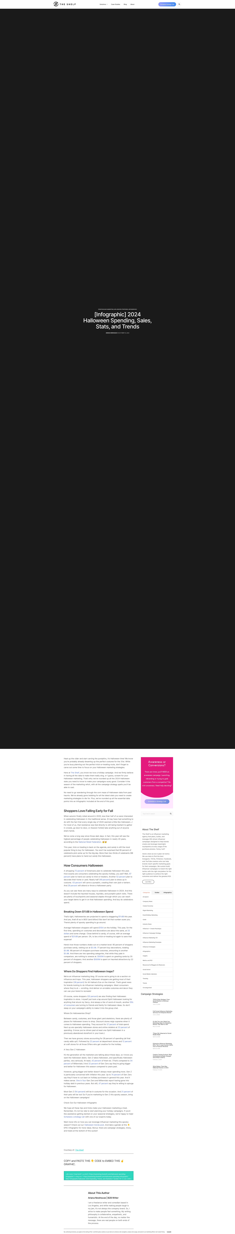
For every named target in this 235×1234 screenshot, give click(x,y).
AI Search (146, 897)
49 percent (104, 880)
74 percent (116, 1075)
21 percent (126, 1092)
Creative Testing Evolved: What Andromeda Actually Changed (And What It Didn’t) (162, 1056)
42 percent (96, 1061)
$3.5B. (94, 948)
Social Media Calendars (150, 974)
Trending (145, 978)
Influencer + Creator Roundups (152, 928)
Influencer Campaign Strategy (152, 933)
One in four (81, 1080)
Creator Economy (148, 906)
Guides (157, 892)
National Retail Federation (90, 842)
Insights (145, 956)
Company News (147, 901)
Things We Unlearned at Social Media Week (162, 1034)
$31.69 (75, 936)
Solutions (103, 4)
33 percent (123, 1027)
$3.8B (66, 950)
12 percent (127, 1041)
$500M (100, 956)
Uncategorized (147, 987)
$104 (101, 928)
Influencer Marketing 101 (150, 937)
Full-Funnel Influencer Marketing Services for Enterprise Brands (162, 1012)
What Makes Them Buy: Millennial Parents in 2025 (160, 1067)
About (132, 4)
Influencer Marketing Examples (152, 942)
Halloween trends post (94, 1125)
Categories (146, 892)
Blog (125, 4)
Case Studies (115, 4)
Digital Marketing (148, 910)
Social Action (146, 969)
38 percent (79, 982)
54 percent (80, 1092)
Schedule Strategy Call (167, 4)
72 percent (79, 871)
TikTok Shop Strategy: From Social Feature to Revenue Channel (161, 1001)
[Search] (170, 814)
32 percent (93, 1064)
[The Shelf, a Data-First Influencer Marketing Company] (65, 4)
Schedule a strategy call (74, 1117)
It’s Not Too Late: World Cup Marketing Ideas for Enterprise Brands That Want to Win (162, 1023)
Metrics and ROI (147, 960)
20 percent (92, 996)
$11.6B (121, 916)
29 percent (72, 885)
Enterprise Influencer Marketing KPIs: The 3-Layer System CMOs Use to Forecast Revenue (163, 1045)
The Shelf (75, 773)
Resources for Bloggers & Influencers (154, 965)
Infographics (133, 309)
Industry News (147, 924)
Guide (144, 919)
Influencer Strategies (121, 309)
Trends (145, 983)
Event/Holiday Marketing (106, 309)
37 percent (111, 1024)
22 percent (94, 1041)
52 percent (121, 877)
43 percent (77, 882)
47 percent (103, 1083)
